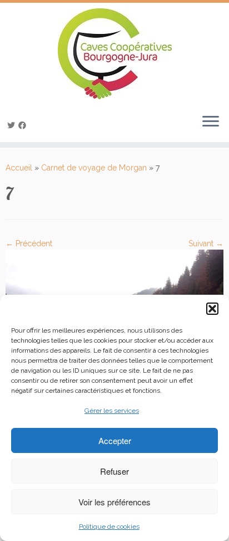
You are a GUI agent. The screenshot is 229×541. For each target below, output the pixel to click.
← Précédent (29, 243)
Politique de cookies (109, 526)
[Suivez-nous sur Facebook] (23, 125)
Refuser (114, 471)
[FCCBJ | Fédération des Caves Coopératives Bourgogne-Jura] (114, 53)
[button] (212, 308)
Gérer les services (111, 411)
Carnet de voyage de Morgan (94, 167)
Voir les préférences (114, 502)
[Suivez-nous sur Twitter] (12, 125)
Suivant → (205, 243)
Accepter (114, 440)
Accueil (19, 167)
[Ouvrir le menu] (210, 122)
